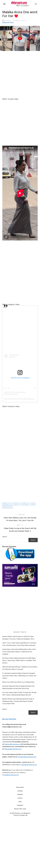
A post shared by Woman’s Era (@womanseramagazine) (21, 399)
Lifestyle (25, 504)
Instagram (20, 805)
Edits (20, 801)
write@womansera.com (11, 775)
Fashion (20, 798)
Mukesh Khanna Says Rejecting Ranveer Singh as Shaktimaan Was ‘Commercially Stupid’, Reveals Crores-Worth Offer (18, 701)
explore (17, 504)
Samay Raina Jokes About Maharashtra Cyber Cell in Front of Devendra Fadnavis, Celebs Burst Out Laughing (19, 651)
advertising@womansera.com (26, 757)
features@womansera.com (13, 744)
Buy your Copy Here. (9, 546)
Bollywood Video (8, 22)
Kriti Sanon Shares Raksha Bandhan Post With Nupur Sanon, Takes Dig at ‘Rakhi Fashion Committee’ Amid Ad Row (19, 660)
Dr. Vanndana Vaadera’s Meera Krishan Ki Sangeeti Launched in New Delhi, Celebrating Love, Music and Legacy (19, 675)
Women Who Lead (20, 809)
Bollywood (7, 504)
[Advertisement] (20, 75)
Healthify (20, 794)
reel (33, 504)
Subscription (20, 787)
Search (4, 536)
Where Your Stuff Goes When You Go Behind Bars (18, 682)
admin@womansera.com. (29, 764)
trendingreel (8, 507)
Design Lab (23, 815)
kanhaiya (8, 20)
